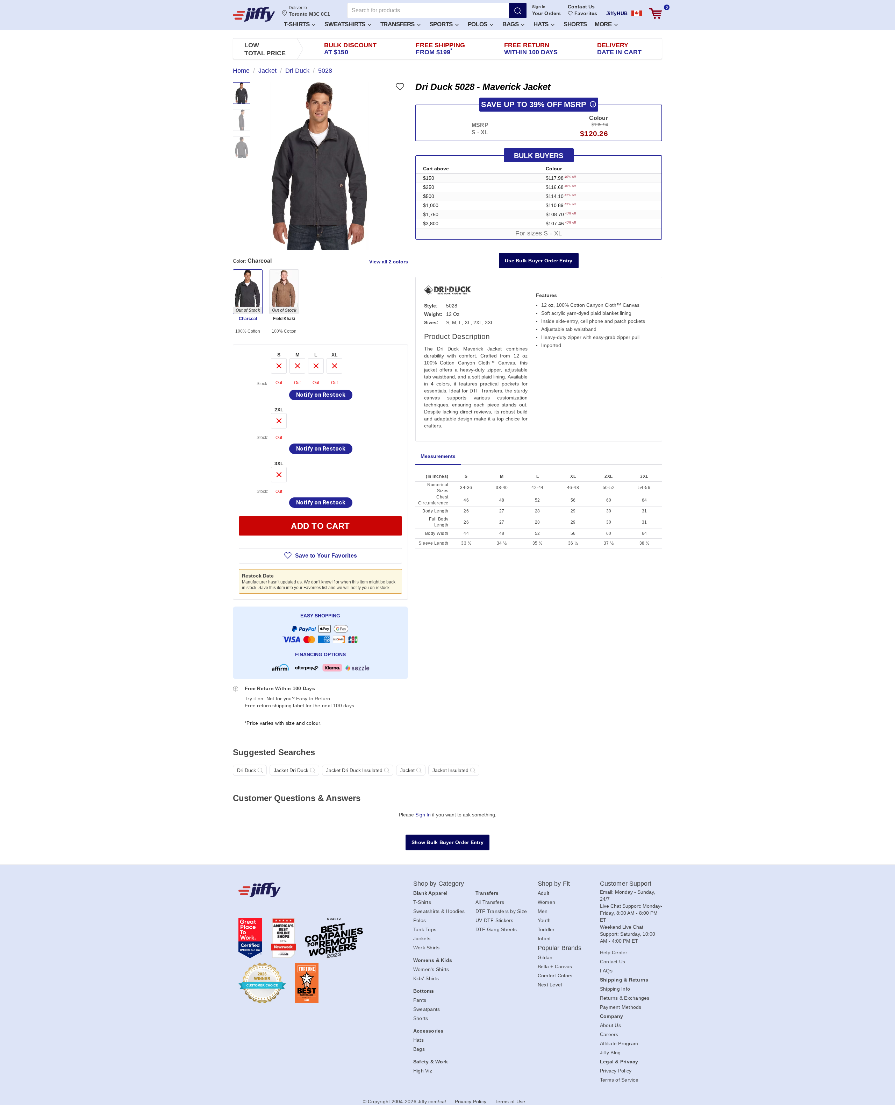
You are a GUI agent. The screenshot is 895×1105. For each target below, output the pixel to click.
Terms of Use (510, 1101)
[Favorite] (400, 86)
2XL (279, 409)
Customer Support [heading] (626, 883)
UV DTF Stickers (494, 920)
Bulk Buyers (538, 156)
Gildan (545, 957)
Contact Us (581, 6)
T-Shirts (297, 24)
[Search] (518, 10)
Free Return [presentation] (531, 49)
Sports (442, 24)
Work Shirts (426, 947)
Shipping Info (615, 989)
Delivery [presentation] (619, 49)
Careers (609, 1034)
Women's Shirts (431, 969)
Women (546, 902)
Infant (544, 938)
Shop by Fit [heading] (554, 883)
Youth (544, 920)
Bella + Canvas (555, 966)
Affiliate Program (619, 1043)
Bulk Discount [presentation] (350, 49)
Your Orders (546, 13)
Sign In (539, 7)
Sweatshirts (345, 24)
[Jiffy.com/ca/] (310, 890)
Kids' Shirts (426, 978)
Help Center (614, 952)
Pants (419, 1000)
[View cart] (655, 13)
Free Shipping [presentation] (440, 49)
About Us (610, 1025)
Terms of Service (619, 1080)
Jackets (422, 938)
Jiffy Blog (610, 1052)
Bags (511, 24)
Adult (543, 893)
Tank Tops (424, 929)
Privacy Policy (616, 1071)
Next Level (550, 984)
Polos (478, 24)
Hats (542, 24)
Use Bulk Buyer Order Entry (539, 260)
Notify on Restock (320, 394)
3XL (279, 463)
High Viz (422, 1071)
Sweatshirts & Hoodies (439, 911)
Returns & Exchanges (625, 998)
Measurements (438, 456)
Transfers (398, 24)
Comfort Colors (555, 975)
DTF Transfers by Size (501, 911)
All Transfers (489, 902)
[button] (299, 24)
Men (543, 911)
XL (334, 354)
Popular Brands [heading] (559, 947)
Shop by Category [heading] (438, 883)
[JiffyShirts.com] (254, 14)
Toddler (546, 929)
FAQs (606, 970)
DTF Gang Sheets (496, 929)
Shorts (575, 24)
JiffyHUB (617, 13)
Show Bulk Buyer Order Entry (447, 842)
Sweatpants (426, 1009)
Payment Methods (621, 1007)
